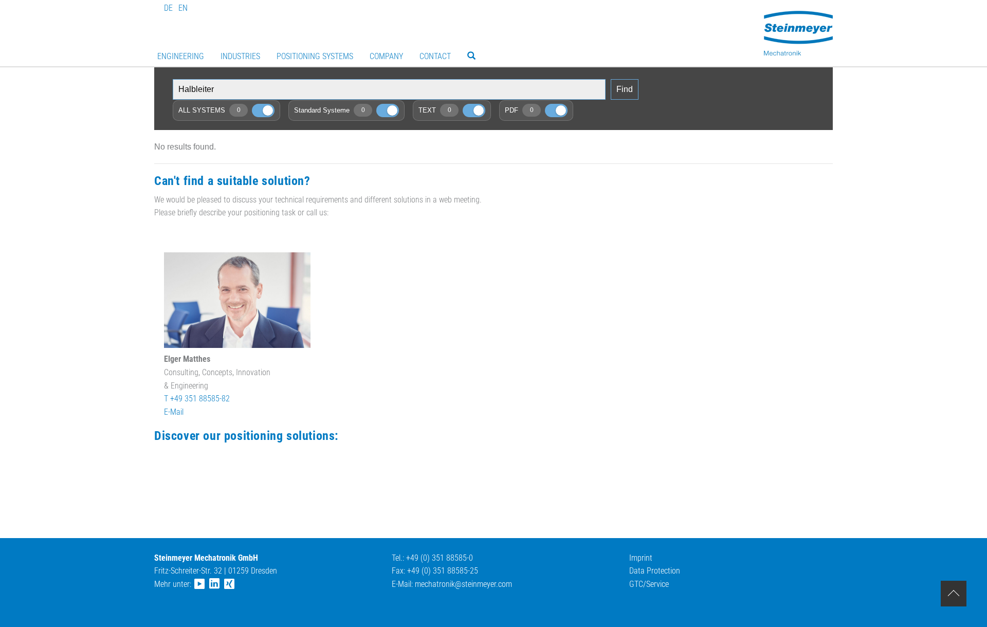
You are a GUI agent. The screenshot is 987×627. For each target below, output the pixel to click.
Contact (435, 56)
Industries (240, 56)
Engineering (180, 56)
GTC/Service (649, 584)
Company (386, 56)
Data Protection (654, 571)
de (168, 8)
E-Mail (174, 412)
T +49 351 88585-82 (197, 398)
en (183, 8)
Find (624, 89)
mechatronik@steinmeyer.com (463, 584)
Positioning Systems (315, 56)
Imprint (640, 558)
